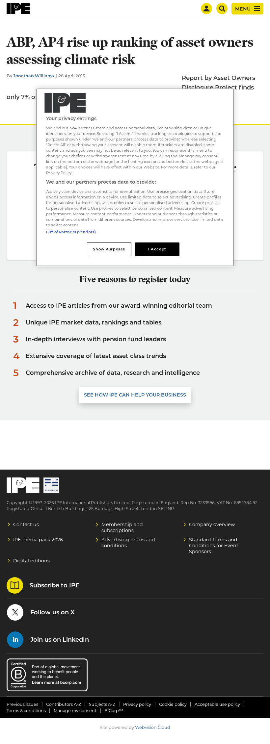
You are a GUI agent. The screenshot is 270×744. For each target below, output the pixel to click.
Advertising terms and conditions (128, 543)
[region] (135, 178)
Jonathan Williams (33, 75)
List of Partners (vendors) (71, 232)
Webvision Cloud (152, 727)
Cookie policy (173, 704)
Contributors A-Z (63, 704)
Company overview (212, 524)
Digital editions (31, 561)
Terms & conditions (26, 710)
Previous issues (22, 704)
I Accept (157, 249)
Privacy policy (137, 704)
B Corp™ (113, 710)
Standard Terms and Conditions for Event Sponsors (213, 545)
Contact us (26, 524)
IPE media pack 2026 (38, 540)
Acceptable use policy (217, 704)
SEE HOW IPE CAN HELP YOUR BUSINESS (135, 395)
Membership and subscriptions (122, 527)
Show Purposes (109, 249)
